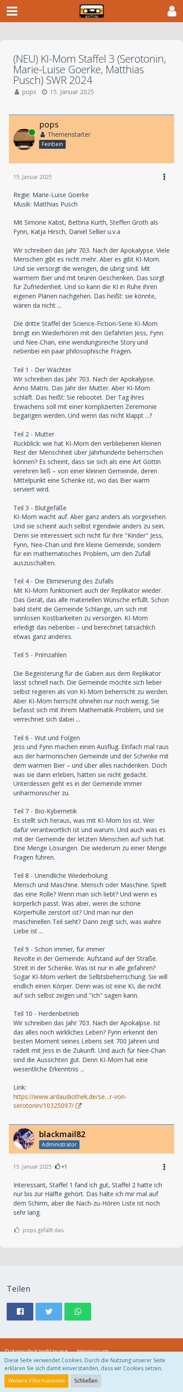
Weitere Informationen (36, 1380)
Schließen (86, 1380)
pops (29, 91)
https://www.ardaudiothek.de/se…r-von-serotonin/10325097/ (70, 1101)
